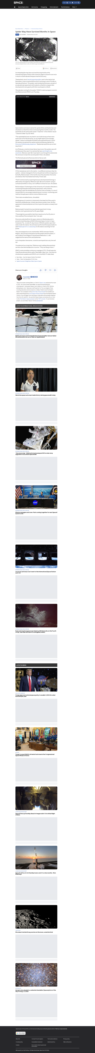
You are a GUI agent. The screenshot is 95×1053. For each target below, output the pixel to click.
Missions (27, 28)
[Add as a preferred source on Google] (21, 1033)
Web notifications (67, 1042)
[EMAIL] (37, 277)
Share (19, 68)
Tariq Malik (23, 34)
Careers (17, 1045)
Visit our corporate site (61, 1028)
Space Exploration (23, 7)
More (73, 7)
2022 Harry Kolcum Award (38, 291)
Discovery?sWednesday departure (25, 144)
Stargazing (44, 7)
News (17, 34)
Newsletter (54, 68)
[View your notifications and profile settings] (72, 2)
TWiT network (41, 299)
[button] (76, 2)
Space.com (43, 282)
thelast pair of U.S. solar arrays (27, 226)
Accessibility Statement (37, 1042)
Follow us (47, 68)
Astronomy (34, 7)
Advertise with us (51, 1042)
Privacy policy (66, 1038)
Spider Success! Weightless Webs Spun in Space (29, 261)
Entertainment (54, 7)
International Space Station (36, 28)
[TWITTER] (33, 277)
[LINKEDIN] (35, 277)
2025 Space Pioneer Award (36, 293)
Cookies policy (19, 1042)
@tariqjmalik (40, 300)
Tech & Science (65, 7)
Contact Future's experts (37, 1038)
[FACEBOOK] (31, 277)
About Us (18, 1038)
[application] (36, 110)
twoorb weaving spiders (34, 79)
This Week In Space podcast (27, 299)
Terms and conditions (52, 1038)
